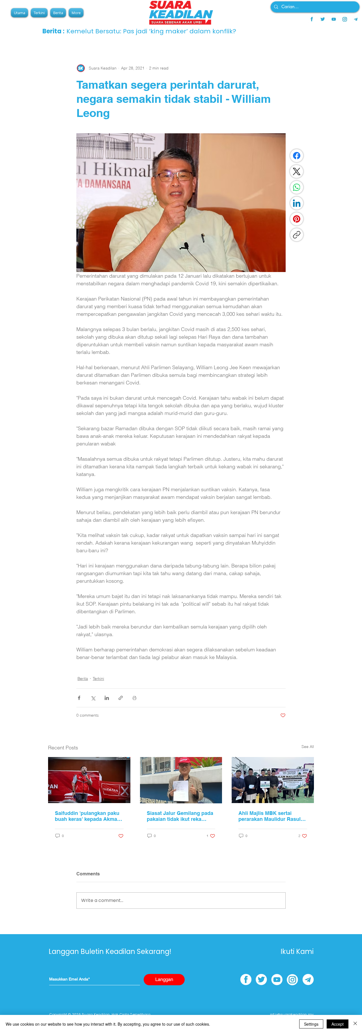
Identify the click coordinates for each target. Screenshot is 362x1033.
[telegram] (355, 19)
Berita (82, 678)
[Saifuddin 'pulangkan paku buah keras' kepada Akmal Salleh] (89, 780)
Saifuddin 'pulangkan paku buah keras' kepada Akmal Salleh (87, 816)
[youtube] (333, 19)
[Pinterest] (296, 218)
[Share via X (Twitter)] (93, 698)
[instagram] (344, 19)
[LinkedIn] (296, 203)
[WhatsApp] (296, 187)
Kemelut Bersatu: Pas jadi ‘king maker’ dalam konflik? (151, 31)
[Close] (355, 1023)
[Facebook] (296, 155)
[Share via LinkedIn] (106, 698)
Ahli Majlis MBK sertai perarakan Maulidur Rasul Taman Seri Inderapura (269, 816)
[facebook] (311, 19)
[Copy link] (296, 234)
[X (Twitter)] (296, 171)
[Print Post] (134, 698)
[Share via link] (120, 698)
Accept (337, 1024)
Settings (311, 1024)
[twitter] (322, 19)
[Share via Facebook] (79, 698)
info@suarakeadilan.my (292, 1014)
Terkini (98, 678)
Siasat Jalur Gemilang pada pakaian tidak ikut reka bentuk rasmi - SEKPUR (180, 816)
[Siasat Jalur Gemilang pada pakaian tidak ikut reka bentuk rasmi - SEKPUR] (181, 780)
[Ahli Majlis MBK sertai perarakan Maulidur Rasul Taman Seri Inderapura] (273, 780)
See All (307, 746)
